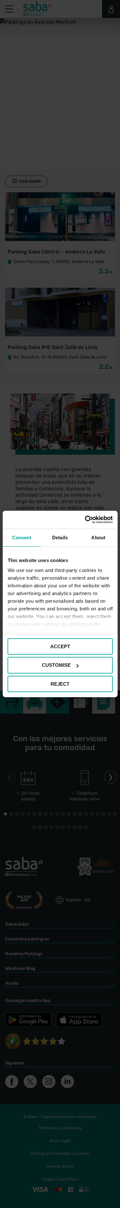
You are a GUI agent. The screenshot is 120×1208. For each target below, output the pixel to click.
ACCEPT (60, 646)
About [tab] (98, 537)
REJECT (60, 684)
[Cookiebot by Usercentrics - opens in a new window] (85, 520)
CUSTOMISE (56, 665)
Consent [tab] (21, 537)
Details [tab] (60, 537)
